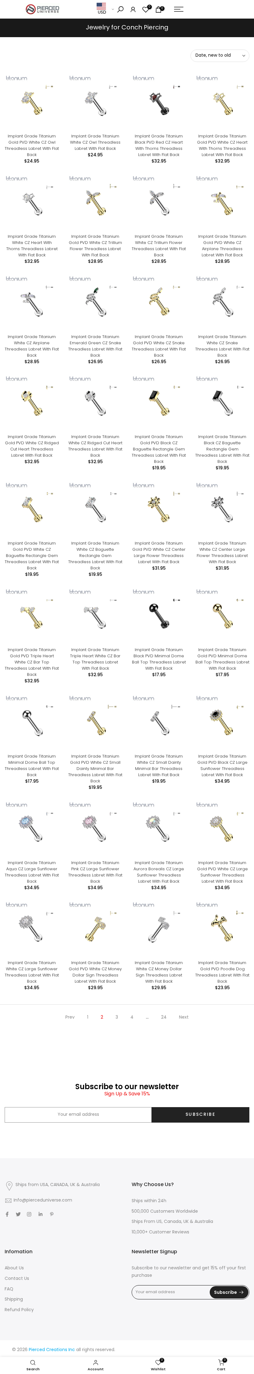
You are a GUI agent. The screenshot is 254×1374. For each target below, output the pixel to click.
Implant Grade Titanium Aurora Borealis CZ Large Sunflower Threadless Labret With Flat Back (159, 872)
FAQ (9, 1289)
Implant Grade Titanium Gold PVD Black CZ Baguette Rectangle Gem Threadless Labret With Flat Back (159, 449)
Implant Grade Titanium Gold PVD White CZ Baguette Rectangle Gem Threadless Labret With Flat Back (32, 555)
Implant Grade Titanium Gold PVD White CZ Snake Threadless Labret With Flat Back (159, 346)
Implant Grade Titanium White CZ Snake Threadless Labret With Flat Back (222, 346)
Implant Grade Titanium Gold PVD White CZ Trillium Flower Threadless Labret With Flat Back (95, 245)
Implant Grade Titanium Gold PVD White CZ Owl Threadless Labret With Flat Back (32, 145)
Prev (70, 1017)
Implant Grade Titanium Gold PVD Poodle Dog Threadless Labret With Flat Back (222, 972)
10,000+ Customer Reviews (160, 1232)
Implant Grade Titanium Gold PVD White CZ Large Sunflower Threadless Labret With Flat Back (222, 872)
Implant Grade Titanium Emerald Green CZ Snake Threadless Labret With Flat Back (95, 346)
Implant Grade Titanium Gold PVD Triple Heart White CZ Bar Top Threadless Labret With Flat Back (32, 662)
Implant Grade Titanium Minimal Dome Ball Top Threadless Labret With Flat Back (32, 765)
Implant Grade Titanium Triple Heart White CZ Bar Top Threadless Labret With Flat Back (95, 659)
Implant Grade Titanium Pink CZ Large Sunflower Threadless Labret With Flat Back (95, 872)
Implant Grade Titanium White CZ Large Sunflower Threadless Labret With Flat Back (32, 972)
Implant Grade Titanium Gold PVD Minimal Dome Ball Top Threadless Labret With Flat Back (222, 659)
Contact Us (17, 1278)
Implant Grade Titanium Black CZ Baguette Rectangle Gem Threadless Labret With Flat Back (222, 449)
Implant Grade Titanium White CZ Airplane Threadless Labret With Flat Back (32, 346)
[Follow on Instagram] (29, 1214)
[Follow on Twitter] (18, 1214)
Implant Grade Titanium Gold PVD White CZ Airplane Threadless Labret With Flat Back (222, 245)
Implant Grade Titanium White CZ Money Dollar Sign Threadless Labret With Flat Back (159, 972)
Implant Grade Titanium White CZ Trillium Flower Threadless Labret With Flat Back (159, 245)
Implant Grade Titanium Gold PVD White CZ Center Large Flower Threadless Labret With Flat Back (159, 552)
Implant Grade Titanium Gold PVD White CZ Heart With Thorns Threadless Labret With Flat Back (222, 145)
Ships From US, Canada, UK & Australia (172, 1222)
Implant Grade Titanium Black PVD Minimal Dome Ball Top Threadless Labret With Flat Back (159, 659)
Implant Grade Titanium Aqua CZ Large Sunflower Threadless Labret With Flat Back (32, 872)
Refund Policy (19, 1310)
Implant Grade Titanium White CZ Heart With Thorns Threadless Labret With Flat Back (32, 245)
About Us (14, 1268)
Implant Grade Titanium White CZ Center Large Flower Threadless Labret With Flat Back (222, 552)
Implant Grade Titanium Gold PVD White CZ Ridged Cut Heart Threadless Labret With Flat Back (32, 446)
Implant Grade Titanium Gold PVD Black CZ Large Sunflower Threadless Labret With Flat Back (222, 765)
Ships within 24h (149, 1201)
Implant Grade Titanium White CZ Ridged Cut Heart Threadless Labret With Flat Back (95, 446)
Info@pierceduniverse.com (43, 1200)
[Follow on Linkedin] (40, 1214)
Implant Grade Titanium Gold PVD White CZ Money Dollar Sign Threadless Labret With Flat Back (95, 972)
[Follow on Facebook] (7, 1214)
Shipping (14, 1299)
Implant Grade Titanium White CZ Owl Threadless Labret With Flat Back (95, 142)
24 (164, 1017)
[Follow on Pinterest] (52, 1214)
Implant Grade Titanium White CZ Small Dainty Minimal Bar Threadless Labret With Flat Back (159, 765)
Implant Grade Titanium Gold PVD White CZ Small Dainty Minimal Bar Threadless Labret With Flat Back (95, 768)
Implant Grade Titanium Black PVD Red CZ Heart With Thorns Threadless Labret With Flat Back (159, 145)
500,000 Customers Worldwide (165, 1211)
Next (184, 1017)
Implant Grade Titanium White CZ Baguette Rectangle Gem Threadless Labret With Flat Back (95, 555)
